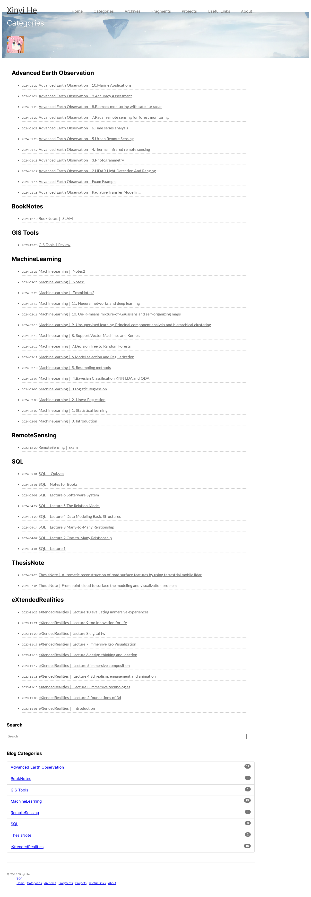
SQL (14, 823)
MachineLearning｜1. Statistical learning (73, 411)
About (246, 11)
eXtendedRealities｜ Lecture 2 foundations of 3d (80, 698)
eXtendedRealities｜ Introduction (67, 708)
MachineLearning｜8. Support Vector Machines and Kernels (89, 336)
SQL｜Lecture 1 (52, 549)
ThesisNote (21, 835)
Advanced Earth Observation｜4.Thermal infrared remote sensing (94, 150)
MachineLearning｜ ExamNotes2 (66, 293)
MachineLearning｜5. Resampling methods (75, 368)
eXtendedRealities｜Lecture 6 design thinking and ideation (88, 655)
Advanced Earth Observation (37, 767)
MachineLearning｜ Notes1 (62, 282)
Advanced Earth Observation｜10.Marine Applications (85, 85)
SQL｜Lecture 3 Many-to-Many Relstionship (76, 527)
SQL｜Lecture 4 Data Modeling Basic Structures (80, 517)
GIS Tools (19, 790)
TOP (20, 878)
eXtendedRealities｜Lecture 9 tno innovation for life (83, 623)
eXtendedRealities (27, 846)
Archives (132, 11)
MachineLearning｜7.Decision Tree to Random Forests (85, 346)
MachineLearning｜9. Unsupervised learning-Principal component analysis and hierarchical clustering (125, 325)
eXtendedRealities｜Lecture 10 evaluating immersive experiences (93, 612)
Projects (189, 11)
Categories (104, 11)
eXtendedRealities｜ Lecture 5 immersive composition (84, 666)
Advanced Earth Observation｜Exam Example (77, 182)
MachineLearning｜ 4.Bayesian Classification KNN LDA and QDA (94, 378)
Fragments (161, 11)
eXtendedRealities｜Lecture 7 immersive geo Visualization (87, 644)
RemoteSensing (25, 812)
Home (77, 11)
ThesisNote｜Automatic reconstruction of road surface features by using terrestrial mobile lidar (120, 575)
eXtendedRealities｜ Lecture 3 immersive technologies (84, 687)
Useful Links (219, 11)
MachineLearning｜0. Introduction (68, 421)
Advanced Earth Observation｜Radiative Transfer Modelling (89, 192)
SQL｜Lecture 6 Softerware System (69, 495)
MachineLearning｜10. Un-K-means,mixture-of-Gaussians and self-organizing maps (110, 314)
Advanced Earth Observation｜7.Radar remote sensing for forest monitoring (104, 117)
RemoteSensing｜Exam (58, 447)
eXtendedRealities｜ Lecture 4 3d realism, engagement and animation (97, 676)
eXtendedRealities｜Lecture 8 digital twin (74, 634)
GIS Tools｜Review (54, 245)
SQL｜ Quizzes (51, 474)
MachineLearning (26, 801)
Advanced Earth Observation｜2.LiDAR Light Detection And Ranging (97, 171)
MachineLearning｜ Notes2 (62, 271)
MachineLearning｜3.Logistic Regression (73, 389)
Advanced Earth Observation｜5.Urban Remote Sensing (86, 139)
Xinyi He (22, 10)
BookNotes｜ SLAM (56, 219)
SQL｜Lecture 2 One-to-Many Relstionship (75, 538)
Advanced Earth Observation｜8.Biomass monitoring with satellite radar (100, 107)
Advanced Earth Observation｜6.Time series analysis (83, 128)
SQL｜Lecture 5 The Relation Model (69, 506)
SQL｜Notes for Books (58, 484)
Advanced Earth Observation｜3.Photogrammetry (81, 160)
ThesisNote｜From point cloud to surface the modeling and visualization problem (108, 586)
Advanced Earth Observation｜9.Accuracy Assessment (85, 96)
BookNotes (21, 778)
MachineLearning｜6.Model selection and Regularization (86, 357)
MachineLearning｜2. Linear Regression (72, 400)
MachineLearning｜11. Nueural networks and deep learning (89, 303)
